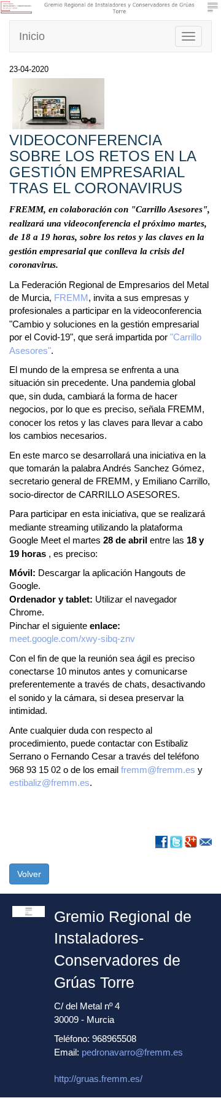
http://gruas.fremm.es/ (98, 1078)
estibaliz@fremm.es (49, 782)
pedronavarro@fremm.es (132, 1052)
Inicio (32, 36)
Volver (29, 874)
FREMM (71, 297)
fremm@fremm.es (158, 769)
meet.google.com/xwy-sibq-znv (72, 638)
